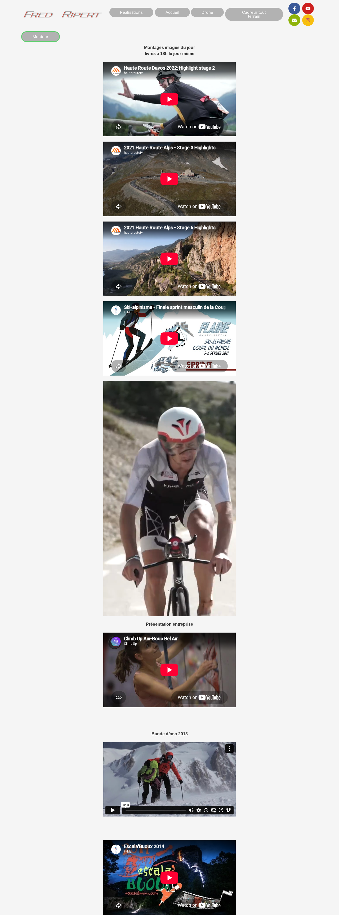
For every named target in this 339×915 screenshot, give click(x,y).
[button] (40, 36)
